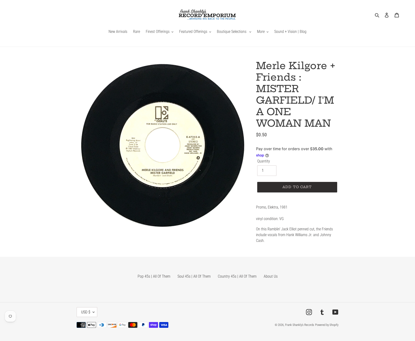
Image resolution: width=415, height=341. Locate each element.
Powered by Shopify (326, 325)
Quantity (263, 161)
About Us (271, 276)
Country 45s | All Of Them (237, 276)
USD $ (85, 312)
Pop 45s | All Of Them (154, 276)
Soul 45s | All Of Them (194, 276)
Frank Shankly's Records (299, 325)
